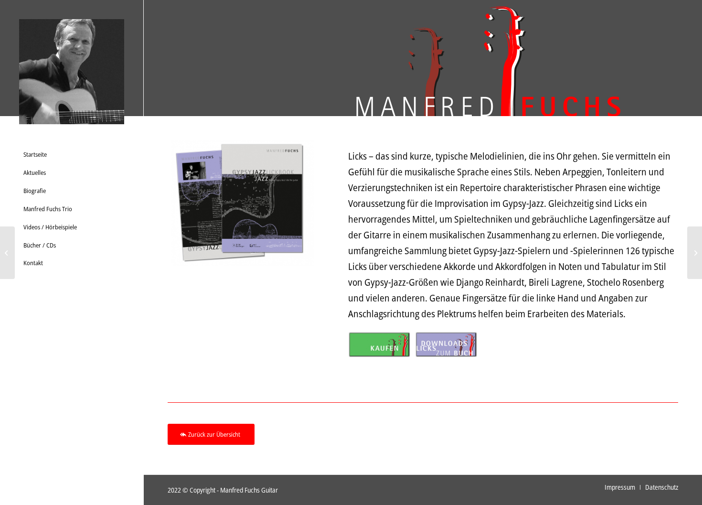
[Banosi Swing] (7, 252)
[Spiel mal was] (694, 252)
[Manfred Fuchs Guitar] (71, 71)
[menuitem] (72, 155)
